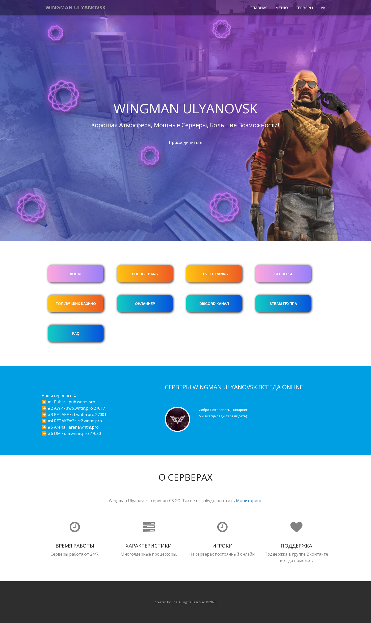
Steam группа (283, 304)
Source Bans (145, 274)
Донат (76, 274)
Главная (259, 7)
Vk (323, 7)
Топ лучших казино (76, 304)
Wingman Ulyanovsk (75, 7)
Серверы (304, 7)
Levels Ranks (214, 274)
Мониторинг (248, 500)
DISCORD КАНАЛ (214, 304)
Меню (281, 7)
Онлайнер (145, 304)
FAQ (76, 333)
